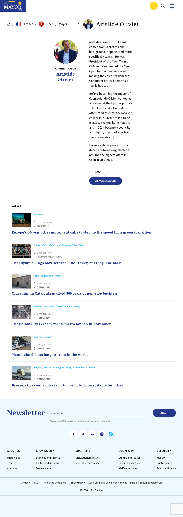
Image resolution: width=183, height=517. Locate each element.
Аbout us (13, 451)
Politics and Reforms (47, 463)
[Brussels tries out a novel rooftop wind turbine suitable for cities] (21, 373)
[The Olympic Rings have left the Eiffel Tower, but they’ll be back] (21, 251)
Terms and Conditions (54, 482)
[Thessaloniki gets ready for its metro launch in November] (21, 312)
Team (10, 463)
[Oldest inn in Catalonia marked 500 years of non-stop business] (21, 281)
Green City (164, 451)
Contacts (12, 468)
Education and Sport (130, 463)
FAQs (37, 482)
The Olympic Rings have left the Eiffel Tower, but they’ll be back (66, 263)
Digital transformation (87, 457)
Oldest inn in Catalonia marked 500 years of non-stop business (65, 293)
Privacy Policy (77, 482)
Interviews (9, 7)
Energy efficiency (166, 468)
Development (43, 468)
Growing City (45, 451)
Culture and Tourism (130, 457)
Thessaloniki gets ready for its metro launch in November (61, 324)
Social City (126, 451)
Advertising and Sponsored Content (107, 482)
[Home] (8, 24)
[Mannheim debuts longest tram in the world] (21, 343)
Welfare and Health (129, 468)
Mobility (161, 457)
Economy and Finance (48, 457)
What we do (13, 457)
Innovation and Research (89, 463)
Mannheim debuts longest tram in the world (50, 354)
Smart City (82, 451)
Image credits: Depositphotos (146, 482)
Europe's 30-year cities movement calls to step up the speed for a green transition (81, 232)
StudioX (99, 490)
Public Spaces (164, 463)
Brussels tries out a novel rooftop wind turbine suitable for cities (67, 385)
